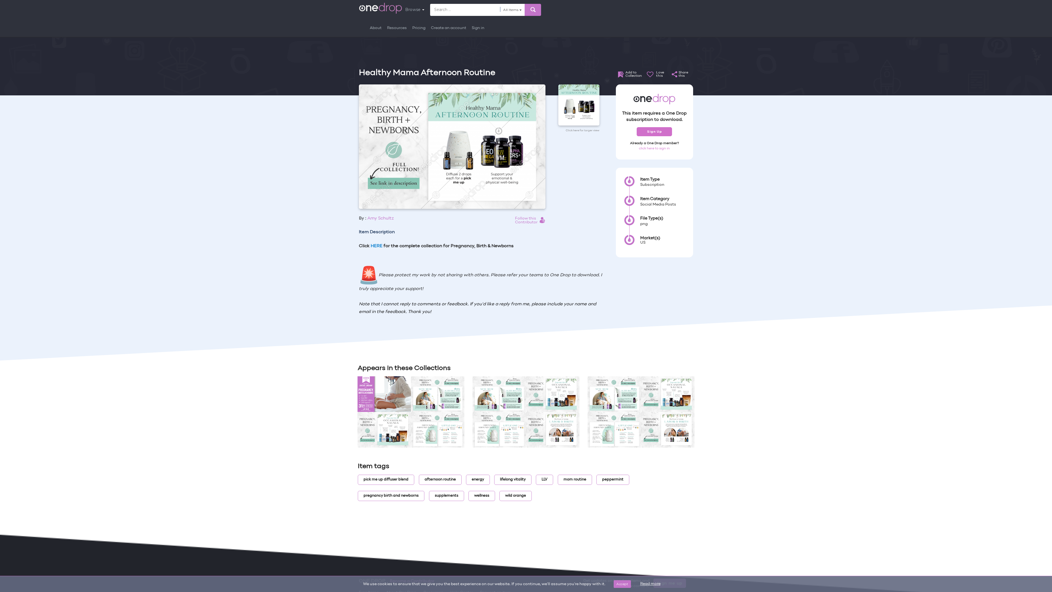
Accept (622, 584)
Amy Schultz (380, 218)
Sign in (478, 28)
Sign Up (654, 131)
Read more (650, 584)
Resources (397, 28)
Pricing (418, 28)
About (376, 28)
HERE (376, 246)
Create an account (448, 28)
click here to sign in (654, 148)
